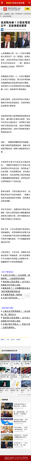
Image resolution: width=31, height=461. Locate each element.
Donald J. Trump (7, 66)
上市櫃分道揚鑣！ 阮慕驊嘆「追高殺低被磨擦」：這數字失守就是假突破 (26, 363)
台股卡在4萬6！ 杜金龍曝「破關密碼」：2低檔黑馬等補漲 (15, 363)
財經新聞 (6, 13)
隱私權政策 (25, 457)
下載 (27, 9)
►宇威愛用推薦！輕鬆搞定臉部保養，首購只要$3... (12, 295)
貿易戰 (18, 339)
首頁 (1, 13)
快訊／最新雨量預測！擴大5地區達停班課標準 (15, 389)
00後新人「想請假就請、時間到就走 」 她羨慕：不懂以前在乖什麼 (15, 376)
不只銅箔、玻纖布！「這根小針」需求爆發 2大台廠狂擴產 (26, 389)
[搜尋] (29, 4)
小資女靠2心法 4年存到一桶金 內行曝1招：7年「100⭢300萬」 (5, 376)
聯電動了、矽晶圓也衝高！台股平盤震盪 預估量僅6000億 (26, 376)
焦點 (12, 13)
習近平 (13, 339)
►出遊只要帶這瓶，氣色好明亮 (11, 298)
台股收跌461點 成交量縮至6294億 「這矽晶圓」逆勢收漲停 (5, 363)
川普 (7, 339)
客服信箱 (7, 457)
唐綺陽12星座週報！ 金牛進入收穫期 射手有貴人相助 (5, 389)
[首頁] (15, 2)
